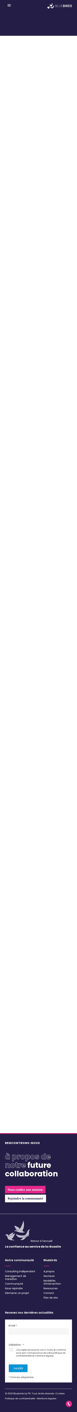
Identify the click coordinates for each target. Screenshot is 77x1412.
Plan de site (51, 1297)
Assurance (14, 999)
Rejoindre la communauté (21, 967)
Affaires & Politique (19, 994)
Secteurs (49, 1276)
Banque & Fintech (18, 1008)
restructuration (28, 410)
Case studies (16, 1102)
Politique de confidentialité (20, 1398)
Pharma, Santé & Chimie (22, 1051)
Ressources (51, 1288)
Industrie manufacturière (23, 1032)
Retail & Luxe (16, 1060)
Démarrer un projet (17, 1293)
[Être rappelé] (69, 1404)
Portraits (14, 1120)
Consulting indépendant (20, 1271)
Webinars (14, 1125)
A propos (49, 1271)
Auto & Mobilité (17, 1004)
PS (29, 1393)
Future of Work (16, 1018)
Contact (49, 1293)
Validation (15, 1345)
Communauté (14, 1284)
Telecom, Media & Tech (22, 1069)
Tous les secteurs (17, 990)
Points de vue (17, 1116)
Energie (13, 1013)
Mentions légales (46, 1398)
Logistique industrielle (20, 1041)
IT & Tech (13, 1037)
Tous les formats (16, 1092)
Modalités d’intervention (52, 1282)
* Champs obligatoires (21, 1377)
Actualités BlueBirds (20, 1097)
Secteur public (17, 1065)
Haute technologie (19, 1022)
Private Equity (16, 1055)
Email (12, 1325)
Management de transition (15, 1277)
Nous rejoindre (14, 1288)
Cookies (60, 1393)
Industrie (13, 1027)
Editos (12, 1106)
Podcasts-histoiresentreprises (27, 1111)
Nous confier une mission (21, 958)
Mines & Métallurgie (20, 1046)
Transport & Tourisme (21, 1074)
